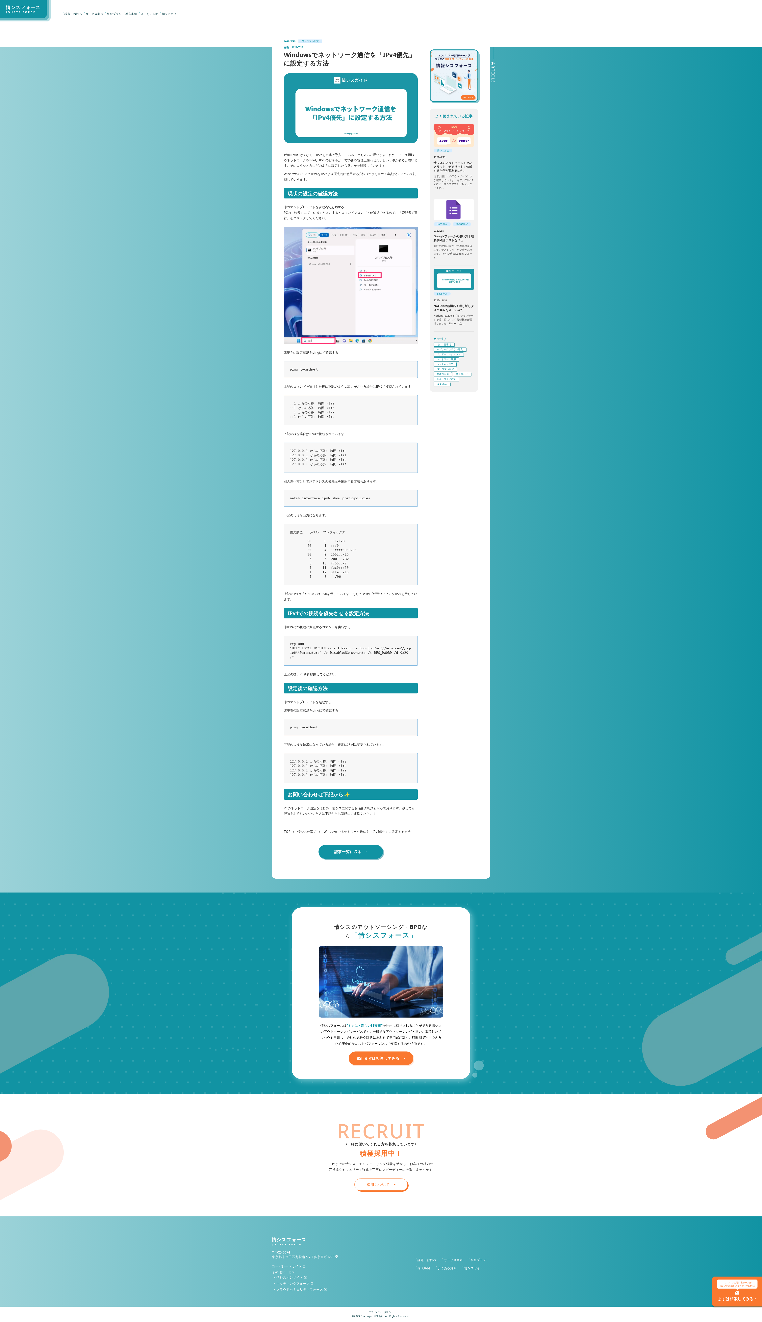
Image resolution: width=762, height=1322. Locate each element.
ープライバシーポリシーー (381, 1312)
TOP (287, 831)
